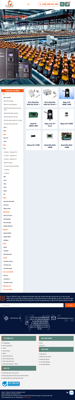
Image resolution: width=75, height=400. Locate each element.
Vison (5, 187)
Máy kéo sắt (43, 354)
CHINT (4, 243)
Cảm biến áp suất (8, 282)
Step (5, 184)
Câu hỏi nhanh (6, 351)
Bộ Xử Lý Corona (8, 215)
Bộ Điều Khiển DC (8, 226)
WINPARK (5, 229)
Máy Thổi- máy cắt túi (45, 356)
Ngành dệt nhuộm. (45, 359)
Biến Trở (6, 275)
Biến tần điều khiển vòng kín (11, 113)
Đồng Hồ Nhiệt (7, 233)
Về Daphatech (6, 343)
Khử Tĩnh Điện (7, 222)
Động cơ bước (7, 208)
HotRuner (6, 240)
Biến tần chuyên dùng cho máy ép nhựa (12, 108)
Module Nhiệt (7, 236)
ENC (4, 94)
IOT (4, 194)
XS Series (6, 173)
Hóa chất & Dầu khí (45, 364)
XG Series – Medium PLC (10, 159)
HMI (5, 131)
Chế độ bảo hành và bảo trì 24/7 (11, 373)
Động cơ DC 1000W (66, 124)
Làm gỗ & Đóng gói (45, 362)
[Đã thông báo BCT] (10, 387)
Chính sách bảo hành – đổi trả (10, 364)
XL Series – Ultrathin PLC (10, 155)
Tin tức (4, 348)
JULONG (5, 258)
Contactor (6, 251)
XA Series (6, 169)
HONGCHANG (6, 212)
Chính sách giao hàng (8, 358)
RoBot (5, 191)
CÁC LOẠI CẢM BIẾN (8, 272)
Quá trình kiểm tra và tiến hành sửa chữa (13, 378)
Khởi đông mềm (8, 254)
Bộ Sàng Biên (7, 219)
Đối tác (4, 353)
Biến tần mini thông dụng (10, 104)
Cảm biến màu (7, 265)
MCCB (5, 247)
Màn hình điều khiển (9, 201)
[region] (37, 47)
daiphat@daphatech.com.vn (65, 318)
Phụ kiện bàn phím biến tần (11, 124)
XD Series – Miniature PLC (10, 152)
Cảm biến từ (7, 279)
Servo (5, 127)
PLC (5, 148)
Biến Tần (6, 138)
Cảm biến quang (8, 268)
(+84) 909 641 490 (49, 4)
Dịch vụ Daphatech (7, 345)
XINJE (4, 145)
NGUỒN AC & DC (7, 286)
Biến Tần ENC (7, 97)
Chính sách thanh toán (8, 361)
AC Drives (6, 205)
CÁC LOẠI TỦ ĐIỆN (7, 289)
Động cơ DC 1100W (33, 145)
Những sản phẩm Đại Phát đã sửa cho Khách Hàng (15, 375)
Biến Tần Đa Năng (8, 101)
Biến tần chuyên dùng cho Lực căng (13, 120)
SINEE (4, 134)
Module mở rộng (8, 162)
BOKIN (4, 198)
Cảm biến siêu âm (8, 261)
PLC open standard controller (11, 166)
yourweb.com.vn (27, 397)
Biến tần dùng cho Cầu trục (11, 117)
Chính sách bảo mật (8, 356)
